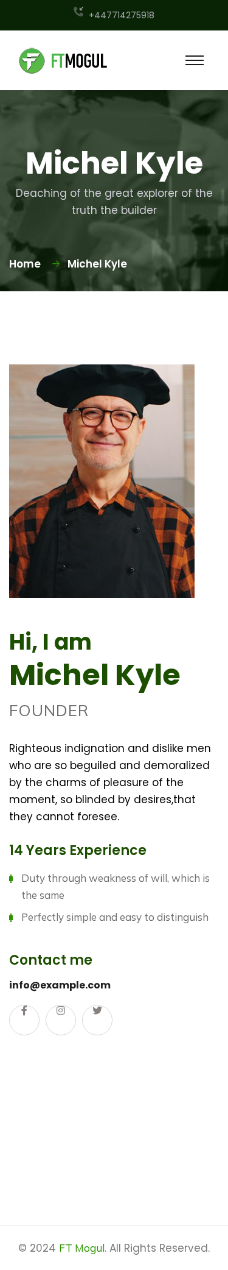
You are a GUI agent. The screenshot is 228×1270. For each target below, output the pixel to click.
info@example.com (60, 985)
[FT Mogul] (63, 59)
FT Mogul (82, 1247)
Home (27, 264)
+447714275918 (121, 15)
